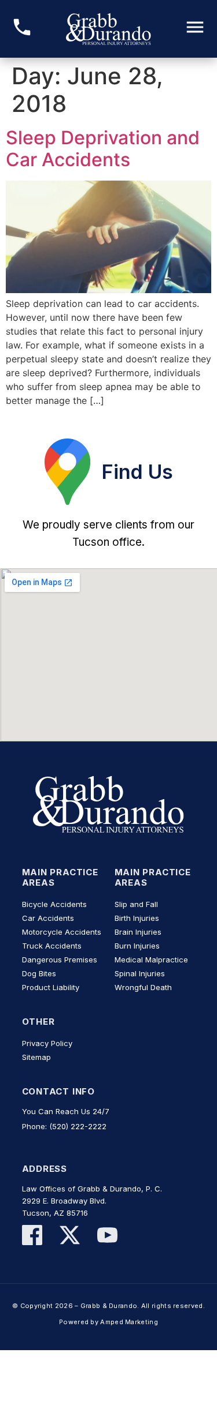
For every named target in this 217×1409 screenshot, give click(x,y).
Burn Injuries (137, 945)
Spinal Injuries (140, 973)
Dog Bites (39, 973)
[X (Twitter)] (70, 1237)
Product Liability (50, 987)
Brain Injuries (138, 931)
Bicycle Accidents (54, 904)
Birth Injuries (137, 918)
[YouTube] (107, 1237)
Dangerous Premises (59, 959)
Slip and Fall (136, 904)
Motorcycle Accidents (61, 931)
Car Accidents (48, 918)
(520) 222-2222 (77, 1126)
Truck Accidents (52, 945)
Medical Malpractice (151, 959)
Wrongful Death (143, 987)
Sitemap (36, 1057)
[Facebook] (32, 1237)
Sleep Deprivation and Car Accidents (103, 148)
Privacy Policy (47, 1043)
